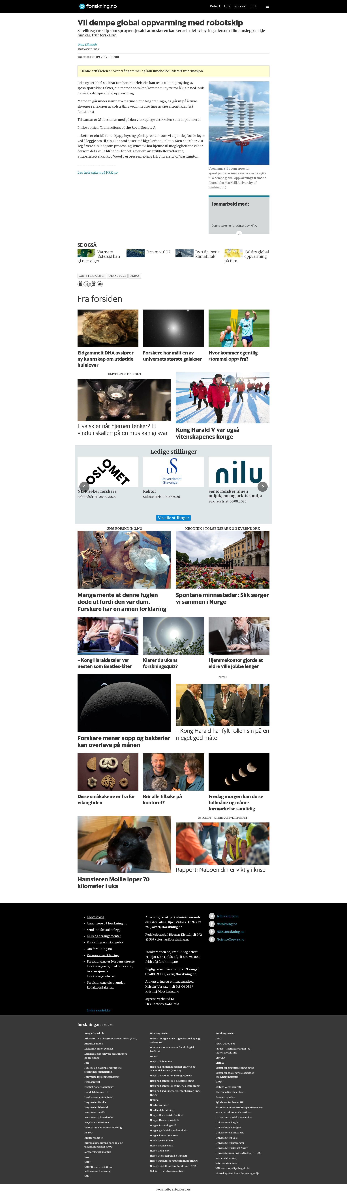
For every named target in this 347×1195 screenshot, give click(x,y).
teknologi (117, 275)
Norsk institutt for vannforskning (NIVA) (173, 1165)
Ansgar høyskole (94, 1033)
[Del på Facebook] (80, 284)
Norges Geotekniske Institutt (167, 1115)
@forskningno (227, 916)
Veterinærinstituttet (227, 1163)
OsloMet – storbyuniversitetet (167, 1171)
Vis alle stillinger (173, 518)
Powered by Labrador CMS (173, 1189)
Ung (227, 6)
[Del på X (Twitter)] (87, 284)
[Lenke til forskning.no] (139, 4)
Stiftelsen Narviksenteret (230, 1091)
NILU (87, 1176)
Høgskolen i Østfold (96, 1107)
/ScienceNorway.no (230, 939)
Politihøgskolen (225, 1033)
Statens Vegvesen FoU (228, 1086)
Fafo (86, 1062)
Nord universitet (159, 1104)
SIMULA (220, 1057)
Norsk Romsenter (160, 1150)
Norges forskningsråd (163, 1125)
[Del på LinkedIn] (93, 284)
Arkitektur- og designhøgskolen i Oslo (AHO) (110, 1038)
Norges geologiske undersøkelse (169, 1130)
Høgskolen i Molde (95, 1102)
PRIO (219, 1038)
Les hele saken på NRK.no (98, 173)
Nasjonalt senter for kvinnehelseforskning (175, 1085)
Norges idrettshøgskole (164, 1135)
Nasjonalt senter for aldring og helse (171, 1075)
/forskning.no (227, 924)
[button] (84, 487)
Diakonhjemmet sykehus (98, 1048)
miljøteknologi (91, 275)
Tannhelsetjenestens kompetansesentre (239, 1107)
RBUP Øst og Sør (225, 1043)
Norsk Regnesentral (161, 1145)
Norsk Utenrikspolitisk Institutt (168, 1155)
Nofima (154, 1099)
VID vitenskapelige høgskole (232, 1168)
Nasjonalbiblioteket (161, 1061)
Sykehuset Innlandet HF (229, 1102)
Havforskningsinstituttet (98, 1097)
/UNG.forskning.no (230, 931)
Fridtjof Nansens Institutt (99, 1086)
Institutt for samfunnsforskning (103, 1127)
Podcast (240, 6)
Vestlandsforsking (226, 1158)
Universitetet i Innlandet (230, 1132)
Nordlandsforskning (162, 1110)
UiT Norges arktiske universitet (234, 1117)
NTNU (153, 1056)
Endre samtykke (98, 1010)
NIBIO (87, 1162)
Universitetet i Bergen (228, 1127)
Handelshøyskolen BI (96, 1091)
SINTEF (220, 1062)
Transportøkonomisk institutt (233, 1112)
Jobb (254, 6)
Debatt (215, 6)
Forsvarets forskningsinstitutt (101, 1076)
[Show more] (239, 234)
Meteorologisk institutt (97, 1151)
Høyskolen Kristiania (96, 1122)
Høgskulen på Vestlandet (98, 1117)
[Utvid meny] (267, 6)
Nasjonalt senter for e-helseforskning (172, 1080)
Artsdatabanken (93, 1043)
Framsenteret (92, 1081)
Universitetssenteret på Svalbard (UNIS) (239, 1153)
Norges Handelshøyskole (164, 1120)
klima (134, 275)
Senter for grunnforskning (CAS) (235, 1067)
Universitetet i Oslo (227, 1137)
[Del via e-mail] (100, 284)
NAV (86, 1156)
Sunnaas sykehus (225, 1097)
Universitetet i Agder (227, 1122)
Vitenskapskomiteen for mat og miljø (237, 1173)
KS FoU (88, 1132)
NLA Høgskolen (159, 1033)
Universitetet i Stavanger (230, 1142)
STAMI (219, 1081)
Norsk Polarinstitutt (161, 1140)
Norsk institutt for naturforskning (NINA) (174, 1160)
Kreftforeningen (93, 1137)
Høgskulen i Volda (94, 1112)
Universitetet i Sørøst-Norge (232, 1147)
